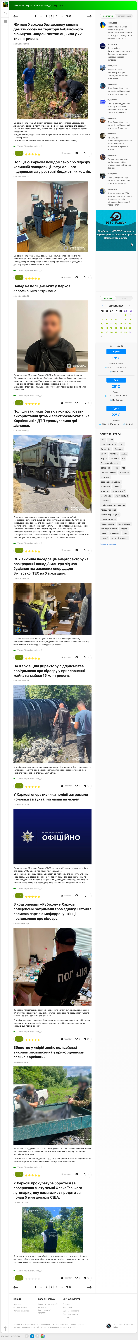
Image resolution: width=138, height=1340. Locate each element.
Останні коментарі (21, 1311)
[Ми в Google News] (42, 1336)
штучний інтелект (119, 538)
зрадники (105, 486)
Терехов (119, 449)
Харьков (115, 458)
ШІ (123, 458)
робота (123, 528)
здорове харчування (110, 482)
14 (121, 323)
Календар (108, 298)
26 (111, 332)
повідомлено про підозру (113, 505)
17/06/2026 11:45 (20, 1203)
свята (103, 533)
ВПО (103, 440)
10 (102, 323)
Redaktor (68, 153)
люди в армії (118, 491)
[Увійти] (5, 13)
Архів (124, 298)
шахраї (104, 538)
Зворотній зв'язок (70, 1314)
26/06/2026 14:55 (21, 177)
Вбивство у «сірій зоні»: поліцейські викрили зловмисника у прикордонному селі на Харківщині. (48, 1052)
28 (121, 332)
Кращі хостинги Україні (48, 1304)
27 (116, 332)
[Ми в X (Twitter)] (27, 1336)
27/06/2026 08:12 (21, 44)
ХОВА (124, 454)
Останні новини (20, 1307)
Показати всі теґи (108, 544)
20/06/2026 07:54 (21, 924)
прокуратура (124, 524)
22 (125, 328)
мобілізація (106, 496)
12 (111, 323)
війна (115, 468)
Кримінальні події (42, 5)
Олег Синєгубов (108, 444)
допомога (124, 472)
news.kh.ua (18, 5)
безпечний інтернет (110, 463)
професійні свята (109, 528)
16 (130, 323)
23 (130, 328)
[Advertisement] (116, 270)
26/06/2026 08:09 (21, 296)
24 (102, 332)
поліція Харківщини (110, 514)
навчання (105, 500)
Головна (16, 1304)
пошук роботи (107, 524)
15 (125, 323)
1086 (68, 16)
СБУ (122, 444)
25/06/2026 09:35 (21, 431)
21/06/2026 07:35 (21, 804)
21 (121, 328)
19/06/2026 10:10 (20, 1062)
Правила (66, 1304)
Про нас (66, 1317)
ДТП (111, 440)
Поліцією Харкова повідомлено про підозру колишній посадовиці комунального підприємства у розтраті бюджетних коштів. (52, 167)
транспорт (115, 533)
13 (116, 323)
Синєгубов (106, 449)
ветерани (105, 468)
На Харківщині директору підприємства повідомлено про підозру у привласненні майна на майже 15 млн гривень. (49, 671)
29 (125, 332)
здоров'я (105, 477)
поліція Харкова (108, 510)
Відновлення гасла (71, 1311)
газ (123, 468)
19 (111, 328)
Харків (29, 5)
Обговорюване (124, 16)
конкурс (105, 491)
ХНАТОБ (114, 454)
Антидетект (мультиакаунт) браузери (44, 1310)
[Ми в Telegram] (32, 1336)
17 (102, 328)
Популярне (108, 16)
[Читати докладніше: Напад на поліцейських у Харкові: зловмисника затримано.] (19, 402)
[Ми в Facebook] (37, 1336)
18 (107, 328)
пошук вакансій (108, 519)
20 (116, 328)
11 (107, 323)
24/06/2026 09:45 (21, 579)
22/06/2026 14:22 (21, 681)
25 (107, 332)
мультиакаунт (121, 496)
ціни (125, 533)
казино (117, 486)
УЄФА (103, 454)
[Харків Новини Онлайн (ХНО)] (5, 5)
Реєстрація (67, 1307)
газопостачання (108, 472)
